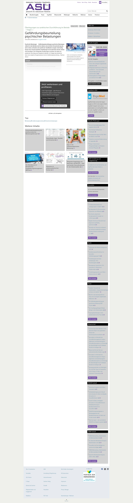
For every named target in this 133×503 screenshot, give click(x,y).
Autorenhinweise (47, 477)
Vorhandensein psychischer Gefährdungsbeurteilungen (41, 66)
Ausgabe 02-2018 (42, 39)
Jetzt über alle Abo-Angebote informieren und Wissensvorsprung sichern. (96, 178)
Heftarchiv (75, 14)
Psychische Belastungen (51, 120)
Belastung (28, 120)
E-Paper (28, 481)
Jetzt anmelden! (93, 195)
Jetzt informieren (93, 172)
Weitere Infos (30, 78)
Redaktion (28, 495)
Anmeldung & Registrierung (50, 473)
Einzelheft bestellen (101, 54)
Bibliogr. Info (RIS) (74, 26)
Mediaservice (64, 485)
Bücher (79, 2)
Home (26, 14)
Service (90, 14)
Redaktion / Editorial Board (94, 36)
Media (89, 2)
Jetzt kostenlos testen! (95, 83)
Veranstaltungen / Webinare (67, 495)
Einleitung (29, 64)
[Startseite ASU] (67, 6)
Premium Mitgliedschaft (48, 98)
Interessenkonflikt (31, 73)
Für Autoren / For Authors (94, 33)
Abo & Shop (84, 2)
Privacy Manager (65, 489)
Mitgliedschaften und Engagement (31, 490)
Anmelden (28, 473)
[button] (66, 14)
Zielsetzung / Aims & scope (94, 30)
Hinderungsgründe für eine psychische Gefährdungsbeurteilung (43, 68)
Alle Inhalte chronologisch (67, 469)
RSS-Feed (46, 495)
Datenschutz (64, 477)
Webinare (83, 14)
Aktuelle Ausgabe (34, 14)
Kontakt (45, 485)
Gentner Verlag (47, 481)
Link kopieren (58, 113)
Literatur (29, 76)
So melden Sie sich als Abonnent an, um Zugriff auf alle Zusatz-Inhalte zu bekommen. (97, 167)
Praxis (42, 14)
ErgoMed (49, 14)
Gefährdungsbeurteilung (38, 120)
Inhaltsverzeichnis (101, 50)
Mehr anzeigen (92, 152)
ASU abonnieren (65, 473)
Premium (97, 14)
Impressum (63, 481)
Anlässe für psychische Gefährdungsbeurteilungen (40, 71)
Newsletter (94, 2)
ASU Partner (28, 477)
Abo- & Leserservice (30, 469)
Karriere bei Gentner (30, 485)
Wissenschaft (57, 14)
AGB (45, 469)
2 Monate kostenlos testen (49, 102)
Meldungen (67, 14)
